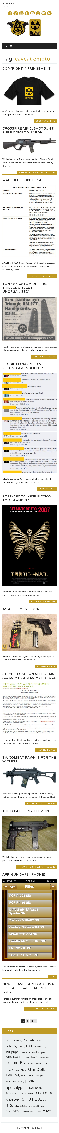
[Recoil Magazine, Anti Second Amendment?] (29, 472)
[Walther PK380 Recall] (29, 256)
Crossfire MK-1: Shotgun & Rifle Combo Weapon (28, 130)
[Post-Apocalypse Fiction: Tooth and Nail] (29, 585)
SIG (9, 1105)
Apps (52, 976)
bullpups (12, 1052)
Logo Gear (41, 121)
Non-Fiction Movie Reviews (41, 803)
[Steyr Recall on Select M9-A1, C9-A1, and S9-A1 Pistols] (29, 733)
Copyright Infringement (26, 68)
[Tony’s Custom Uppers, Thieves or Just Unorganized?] (29, 340)
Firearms (41, 666)
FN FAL (31, 1063)
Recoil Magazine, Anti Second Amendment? (23, 366)
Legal (52, 489)
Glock (23, 1070)
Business (33, 276)
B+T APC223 (39, 1047)
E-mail (44, 13)
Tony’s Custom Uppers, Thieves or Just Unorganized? (24, 288)
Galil (17, 1070)
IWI (17, 1075)
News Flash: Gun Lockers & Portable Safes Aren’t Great (28, 988)
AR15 (11, 1046)
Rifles (40, 172)
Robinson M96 (27, 1093)
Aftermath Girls (27, 172)
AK (25, 1040)
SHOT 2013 (44, 1093)
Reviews (51, 601)
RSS (38, 13)
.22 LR (8, 1041)
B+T (29, 1046)
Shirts (51, 121)
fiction (11, 1062)
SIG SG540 (34, 1106)
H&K (9, 1075)
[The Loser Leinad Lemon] (29, 850)
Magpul (39, 1075)
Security (30, 1009)
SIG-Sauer (20, 1105)
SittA (8, 1111)
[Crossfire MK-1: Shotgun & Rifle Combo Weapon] (29, 153)
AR (32, 1040)
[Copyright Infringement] (29, 104)
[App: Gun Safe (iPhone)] (29, 960)
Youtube (21, 13)
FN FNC (39, 1063)
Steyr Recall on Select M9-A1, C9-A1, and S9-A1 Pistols (29, 676)
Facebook (10, 13)
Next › (33, 1021)
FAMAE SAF (44, 1057)
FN (22, 1062)
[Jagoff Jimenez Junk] (29, 650)
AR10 (39, 1041)
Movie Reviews (38, 601)
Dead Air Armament (21, 1057)
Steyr (16, 1111)
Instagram (32, 13)
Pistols (43, 276)
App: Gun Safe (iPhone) (23, 874)
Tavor (38, 1111)
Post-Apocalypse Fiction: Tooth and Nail (27, 498)
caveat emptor (37, 1052)
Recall (51, 276)
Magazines (27, 1075)
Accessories (39, 357)
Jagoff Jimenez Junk (22, 609)
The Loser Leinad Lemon (25, 811)
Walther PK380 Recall (24, 180)
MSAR (20, 1082)
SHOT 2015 (33, 1099)
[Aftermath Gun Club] (29, 35)
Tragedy (40, 1009)
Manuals (11, 1081)
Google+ (15, 13)
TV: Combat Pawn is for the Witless (29, 759)
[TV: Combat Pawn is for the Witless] (29, 787)
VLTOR (47, 1111)
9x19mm (17, 1040)
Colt (8, 1056)
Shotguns (49, 172)
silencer (43, 1106)
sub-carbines (28, 1111)
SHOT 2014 (12, 1099)
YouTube (50, 1009)
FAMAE (34, 1057)
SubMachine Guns (46, 867)
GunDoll (36, 1069)
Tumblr (27, 13)
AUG (21, 1046)
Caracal (24, 1052)
